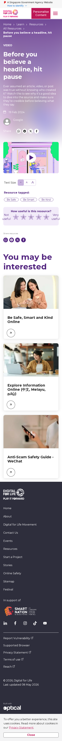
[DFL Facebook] (16, 624)
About (7, 516)
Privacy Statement (21, 727)
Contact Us (10, 532)
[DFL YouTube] (46, 624)
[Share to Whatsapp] (18, 131)
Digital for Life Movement (20, 524)
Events (7, 540)
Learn (20, 24)
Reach (7, 666)
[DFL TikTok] (36, 624)
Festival (8, 589)
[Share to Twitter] (30, 131)
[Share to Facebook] (36, 131)
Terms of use (11, 659)
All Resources (12, 28)
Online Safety (12, 573)
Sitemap (8, 581)
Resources (36, 24)
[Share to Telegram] (24, 131)
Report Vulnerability (16, 638)
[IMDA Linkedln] (6, 624)
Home (7, 24)
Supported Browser (16, 645)
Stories (7, 565)
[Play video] (31, 157)
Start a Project (12, 557)
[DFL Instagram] (26, 624)
